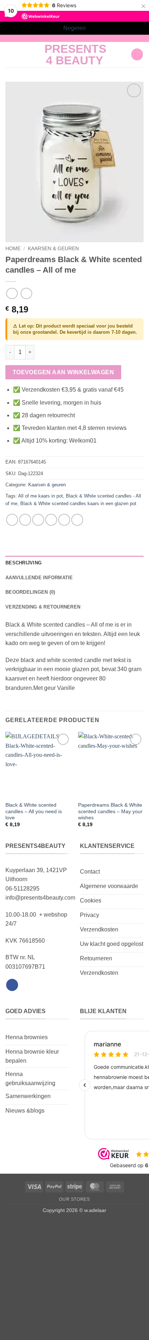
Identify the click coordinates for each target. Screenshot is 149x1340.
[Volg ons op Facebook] (12, 985)
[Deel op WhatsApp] (12, 520)
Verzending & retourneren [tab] (42, 607)
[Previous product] (26, 293)
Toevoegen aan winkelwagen (63, 372)
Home (13, 248)
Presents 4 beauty (74, 54)
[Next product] (11, 293)
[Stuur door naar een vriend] (51, 520)
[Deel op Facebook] (25, 520)
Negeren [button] (74, 28)
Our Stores (74, 1199)
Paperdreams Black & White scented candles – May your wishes (110, 811)
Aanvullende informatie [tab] (39, 577)
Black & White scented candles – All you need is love (33, 811)
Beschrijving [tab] (23, 563)
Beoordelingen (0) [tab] (30, 592)
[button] (9, 54)
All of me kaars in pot (40, 496)
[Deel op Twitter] (38, 520)
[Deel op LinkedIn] (77, 520)
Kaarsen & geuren (53, 248)
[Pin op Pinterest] (64, 520)
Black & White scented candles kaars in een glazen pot (78, 503)
